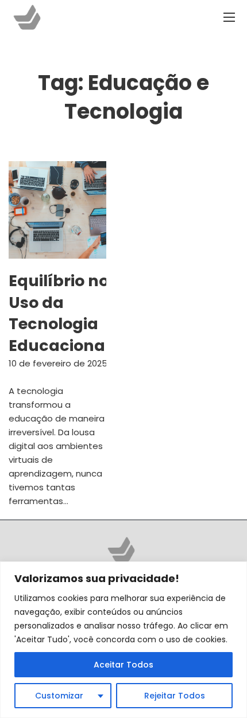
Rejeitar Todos (174, 695)
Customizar (59, 695)
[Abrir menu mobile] (229, 17)
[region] (123, 639)
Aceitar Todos (123, 664)
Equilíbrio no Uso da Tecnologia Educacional (59, 313)
